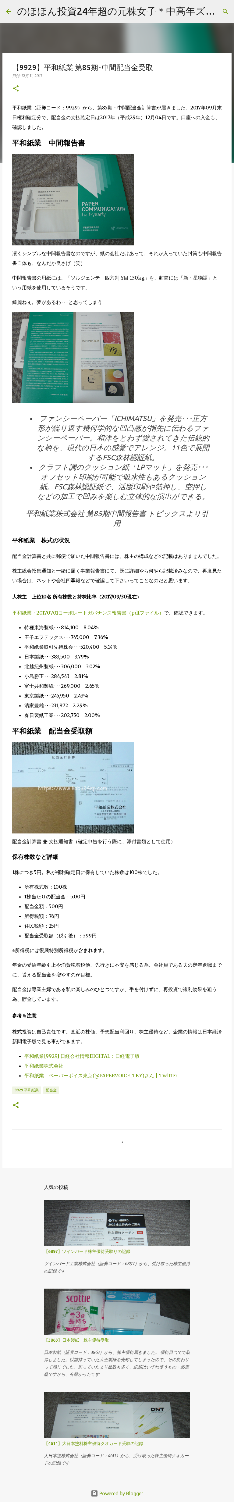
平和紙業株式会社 (43, 1066)
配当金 (51, 1090)
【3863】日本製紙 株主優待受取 (76, 1340)
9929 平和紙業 (27, 1090)
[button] (16, 89)
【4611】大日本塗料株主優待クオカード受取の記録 (93, 1443)
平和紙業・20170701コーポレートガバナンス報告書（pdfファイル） (88, 613)
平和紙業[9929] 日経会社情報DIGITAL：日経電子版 (82, 1056)
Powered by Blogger (120, 1493)
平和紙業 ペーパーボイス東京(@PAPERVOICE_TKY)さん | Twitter (101, 1075)
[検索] (225, 11)
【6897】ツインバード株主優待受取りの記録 (87, 1251)
